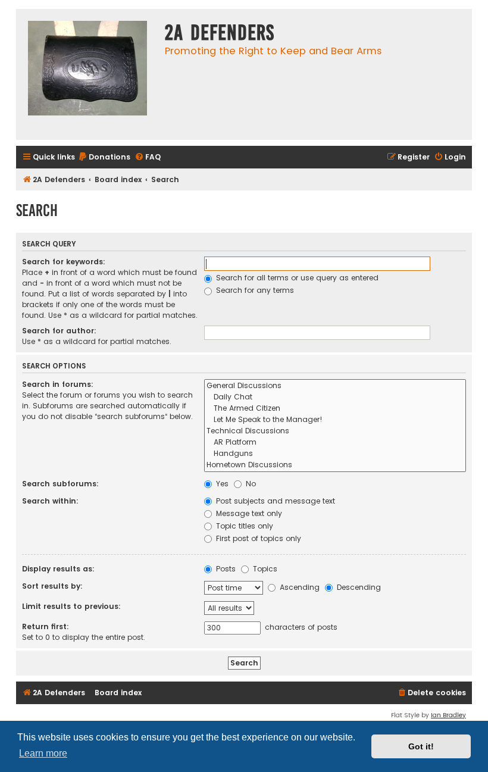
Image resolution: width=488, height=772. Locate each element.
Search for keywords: (63, 262)
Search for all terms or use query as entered (296, 278)
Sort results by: (52, 586)
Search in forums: (57, 384)
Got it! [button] (421, 746)
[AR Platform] (335, 442)
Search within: (50, 501)
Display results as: (58, 569)
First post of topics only (257, 538)
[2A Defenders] (87, 74)
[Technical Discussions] (335, 431)
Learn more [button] (43, 753)
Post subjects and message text (274, 501)
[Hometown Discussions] (335, 465)
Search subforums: (60, 484)
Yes (221, 484)
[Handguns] (335, 454)
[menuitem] (104, 157)
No (249, 484)
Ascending (298, 587)
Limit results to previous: (71, 606)
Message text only (248, 513)
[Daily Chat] (335, 397)
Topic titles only (243, 526)
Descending (357, 587)
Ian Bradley (448, 715)
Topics (264, 569)
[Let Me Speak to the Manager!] (335, 420)
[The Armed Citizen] (335, 408)
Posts (225, 569)
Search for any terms (254, 290)
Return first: (45, 626)
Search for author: (59, 331)
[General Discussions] (335, 386)
